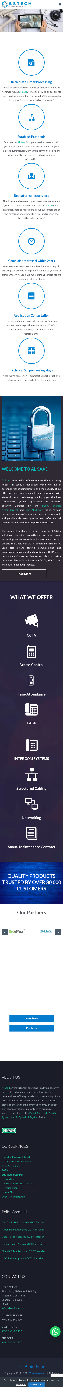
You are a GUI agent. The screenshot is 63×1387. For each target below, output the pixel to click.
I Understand (36, 1384)
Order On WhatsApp (13, 1196)
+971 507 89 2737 (12, 1342)
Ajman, (6, 509)
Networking (8, 1179)
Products (31, 1028)
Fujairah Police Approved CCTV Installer (24, 1243)
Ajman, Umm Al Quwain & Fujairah (20, 1117)
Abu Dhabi (42, 1113)
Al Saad (23, 91)
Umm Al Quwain (34, 509)
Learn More (31, 1018)
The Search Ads (38, 1373)
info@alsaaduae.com (13, 1308)
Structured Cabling (12, 1174)
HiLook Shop (8, 1192)
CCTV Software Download (16, 1161)
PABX (5, 1170)
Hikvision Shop (10, 1187)
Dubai (45, 505)
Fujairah (14, 509)
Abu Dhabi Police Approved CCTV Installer (25, 1222)
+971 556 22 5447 (12, 1330)
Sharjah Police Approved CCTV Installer (24, 1251)
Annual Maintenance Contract (18, 1183)
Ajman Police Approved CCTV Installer (23, 1229)
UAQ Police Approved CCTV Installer (22, 1258)
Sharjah (57, 505)
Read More (24, 574)
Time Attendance (11, 1165)
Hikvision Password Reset (16, 1157)
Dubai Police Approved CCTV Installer (23, 1236)
